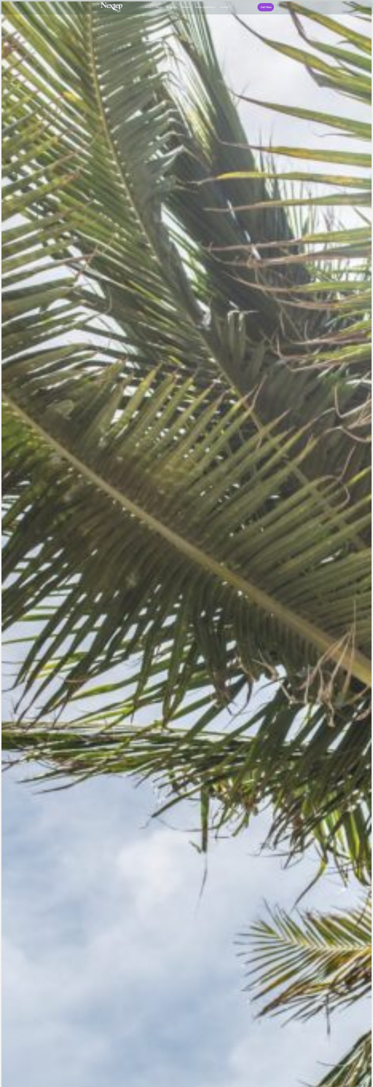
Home (148, 7)
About (159, 7)
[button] (265, 7)
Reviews (186, 7)
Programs (172, 7)
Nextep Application (205, 7)
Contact (224, 7)
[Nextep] (112, 7)
